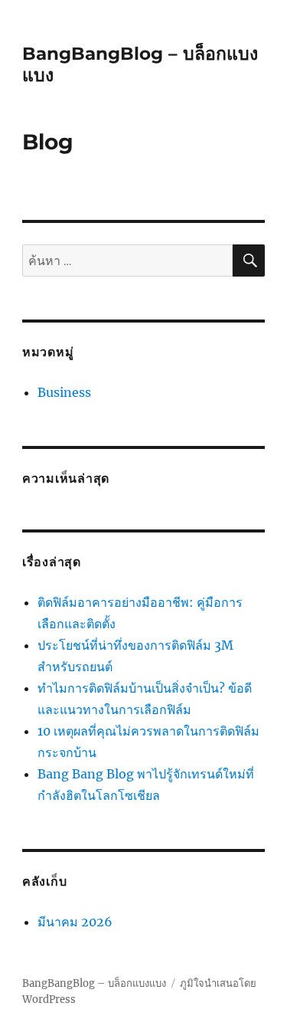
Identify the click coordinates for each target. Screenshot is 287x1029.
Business (64, 392)
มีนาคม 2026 (75, 921)
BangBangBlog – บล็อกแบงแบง (94, 983)
